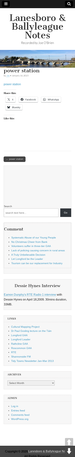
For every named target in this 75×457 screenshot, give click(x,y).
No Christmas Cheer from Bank (29, 241)
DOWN (69, 451)
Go (65, 212)
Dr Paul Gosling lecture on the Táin (31, 330)
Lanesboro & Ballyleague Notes (37, 26)
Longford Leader (20, 339)
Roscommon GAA (21, 348)
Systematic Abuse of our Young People (33, 237)
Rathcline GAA (19, 343)
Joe (8, 75)
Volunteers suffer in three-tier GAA (31, 246)
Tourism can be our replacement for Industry (36, 263)
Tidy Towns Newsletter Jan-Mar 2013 (32, 360)
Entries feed (18, 410)
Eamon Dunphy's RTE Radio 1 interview (30, 294)
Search (8, 206)
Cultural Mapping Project (25, 326)
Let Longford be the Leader (27, 258)
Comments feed (20, 414)
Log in (14, 406)
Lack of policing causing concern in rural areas (38, 250)
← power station (14, 159)
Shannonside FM (21, 356)
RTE (13, 352)
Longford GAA (19, 335)
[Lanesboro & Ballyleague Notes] (37, 59)
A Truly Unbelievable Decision (28, 254)
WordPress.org (19, 419)
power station (12, 84)
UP (69, 442)
